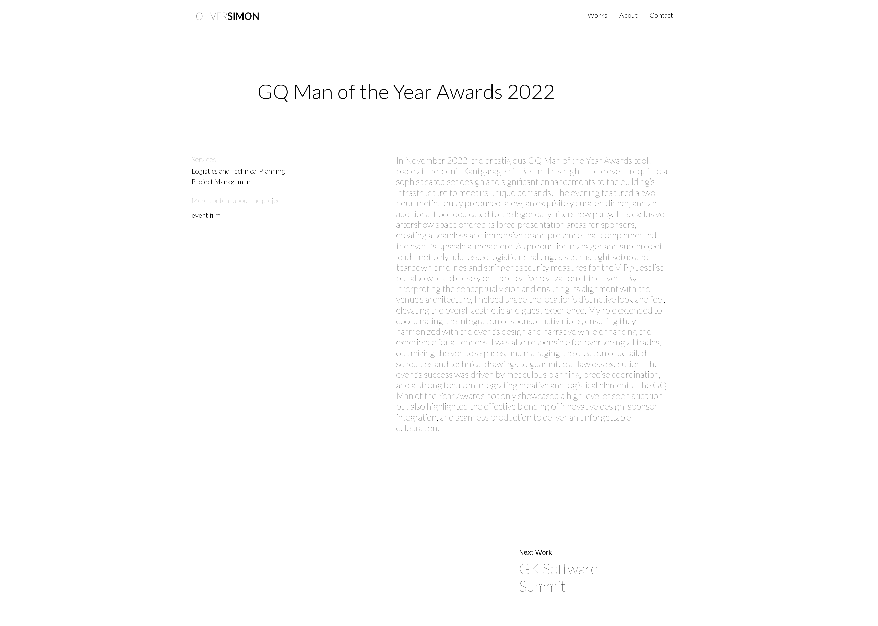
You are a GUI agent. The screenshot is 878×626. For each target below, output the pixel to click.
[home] (227, 15)
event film (206, 215)
